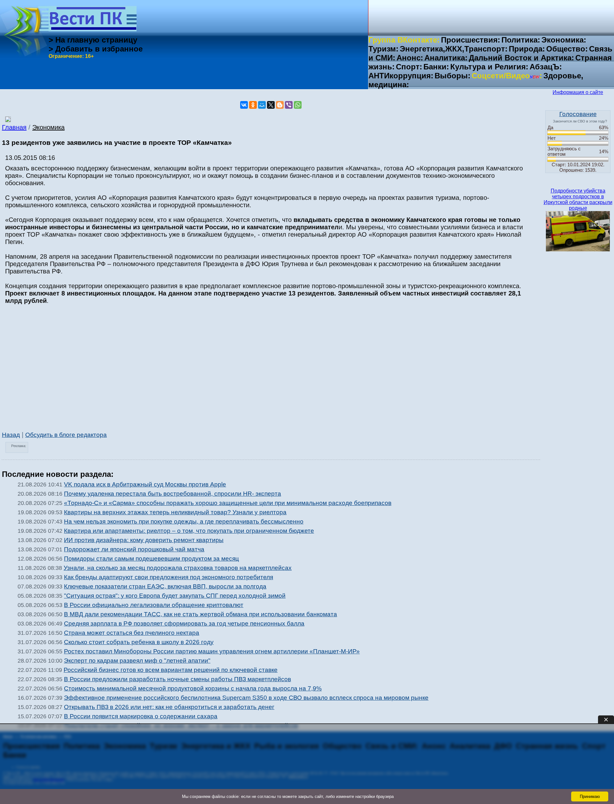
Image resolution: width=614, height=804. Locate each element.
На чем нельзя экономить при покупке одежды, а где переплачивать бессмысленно (183, 521)
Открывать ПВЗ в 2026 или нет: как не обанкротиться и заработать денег (169, 707)
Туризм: (383, 48)
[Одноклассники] (253, 105)
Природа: (527, 48)
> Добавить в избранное (96, 48)
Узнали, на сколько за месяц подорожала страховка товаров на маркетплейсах (178, 567)
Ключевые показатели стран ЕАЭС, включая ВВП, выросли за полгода (165, 586)
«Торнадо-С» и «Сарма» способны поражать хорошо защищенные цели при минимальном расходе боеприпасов (227, 503)
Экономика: (563, 39)
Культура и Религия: (489, 66)
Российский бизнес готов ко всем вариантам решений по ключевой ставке (171, 669)
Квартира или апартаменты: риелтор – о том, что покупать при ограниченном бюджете (189, 530)
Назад (11, 434)
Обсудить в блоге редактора (66, 434)
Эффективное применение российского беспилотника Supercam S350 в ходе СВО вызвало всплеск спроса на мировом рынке (246, 697)
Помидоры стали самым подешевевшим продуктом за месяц (151, 558)
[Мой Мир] (262, 105)
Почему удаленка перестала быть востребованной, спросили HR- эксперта (172, 493)
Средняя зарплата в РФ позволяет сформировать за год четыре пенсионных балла (184, 623)
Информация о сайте (578, 92)
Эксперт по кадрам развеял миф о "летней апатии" (137, 660)
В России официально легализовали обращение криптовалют (153, 605)
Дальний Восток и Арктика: (521, 57)
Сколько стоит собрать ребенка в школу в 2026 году (139, 642)
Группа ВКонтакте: (404, 39)
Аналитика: (446, 57)
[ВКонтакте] (244, 105)
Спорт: (409, 66)
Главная (14, 127)
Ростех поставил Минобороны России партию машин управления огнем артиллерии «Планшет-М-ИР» (212, 651)
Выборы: (452, 75)
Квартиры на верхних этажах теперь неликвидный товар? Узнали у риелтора (175, 512)
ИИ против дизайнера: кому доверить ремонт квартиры (144, 540)
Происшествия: (470, 39)
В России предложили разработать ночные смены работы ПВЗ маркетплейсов (177, 679)
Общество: (567, 48)
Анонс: (410, 57)
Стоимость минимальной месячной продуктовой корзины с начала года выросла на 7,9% (193, 688)
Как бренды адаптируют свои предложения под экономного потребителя (168, 577)
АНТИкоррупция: (400, 75)
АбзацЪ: (546, 66)
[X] (271, 105)
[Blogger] (280, 105)
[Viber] (289, 105)
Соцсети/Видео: (507, 75)
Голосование (578, 114)
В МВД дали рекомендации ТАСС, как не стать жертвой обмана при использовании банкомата (200, 614)
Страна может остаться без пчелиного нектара (131, 632)
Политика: (520, 39)
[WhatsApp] (298, 105)
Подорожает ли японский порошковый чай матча (134, 549)
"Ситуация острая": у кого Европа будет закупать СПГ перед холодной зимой (175, 595)
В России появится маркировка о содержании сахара (140, 716)
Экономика (48, 127)
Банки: (436, 66)
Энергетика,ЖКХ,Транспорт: (454, 48)
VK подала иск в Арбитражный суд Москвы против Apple (145, 484)
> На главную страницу (93, 39)
